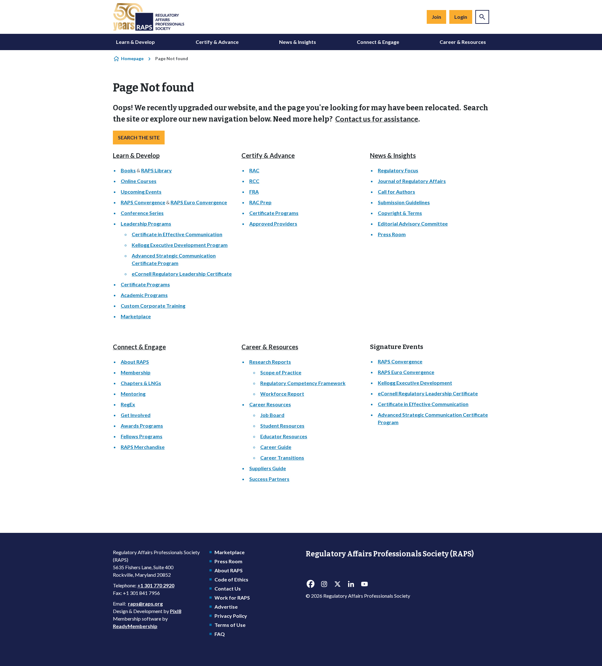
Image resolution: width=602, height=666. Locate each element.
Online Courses (138, 181)
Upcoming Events (141, 192)
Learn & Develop (135, 42)
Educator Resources (283, 436)
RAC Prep (260, 202)
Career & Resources (463, 42)
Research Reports (270, 362)
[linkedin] (351, 584)
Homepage (132, 58)
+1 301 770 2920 (155, 585)
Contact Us (227, 588)
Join (436, 17)
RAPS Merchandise (143, 447)
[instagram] (324, 584)
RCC (254, 181)
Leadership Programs (146, 223)
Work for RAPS (232, 598)
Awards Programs (142, 426)
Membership (135, 372)
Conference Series (142, 213)
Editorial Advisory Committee (413, 223)
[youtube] (364, 584)
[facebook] (310, 584)
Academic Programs (144, 295)
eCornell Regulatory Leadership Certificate (182, 274)
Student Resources (282, 426)
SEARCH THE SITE (139, 137)
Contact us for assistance (376, 118)
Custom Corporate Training (153, 306)
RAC (254, 170)
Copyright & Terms (400, 213)
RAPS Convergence (143, 202)
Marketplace (136, 316)
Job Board (272, 415)
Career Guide (275, 447)
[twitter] (337, 584)
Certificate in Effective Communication (177, 234)
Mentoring (133, 394)
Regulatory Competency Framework (303, 383)
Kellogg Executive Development (415, 383)
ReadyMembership (135, 626)
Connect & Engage (378, 42)
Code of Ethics (231, 579)
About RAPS (135, 362)
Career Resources (270, 404)
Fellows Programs (141, 436)
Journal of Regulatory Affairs (412, 181)
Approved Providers (273, 223)
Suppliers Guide (267, 468)
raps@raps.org (145, 603)
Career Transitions (282, 457)
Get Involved (135, 415)
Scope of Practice (280, 372)
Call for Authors (396, 192)
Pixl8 (175, 611)
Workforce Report (282, 394)
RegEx (128, 404)
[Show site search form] (482, 17)
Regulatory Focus (398, 170)
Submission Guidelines (404, 202)
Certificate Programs (145, 284)
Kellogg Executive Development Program (180, 245)
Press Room (392, 234)
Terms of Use (230, 625)
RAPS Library (156, 170)
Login (460, 17)
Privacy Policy (230, 616)
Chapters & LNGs (141, 383)
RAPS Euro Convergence (199, 202)
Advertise (226, 607)
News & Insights (297, 42)
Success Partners (269, 479)
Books (128, 170)
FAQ (219, 634)
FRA (254, 192)
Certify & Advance (217, 42)
